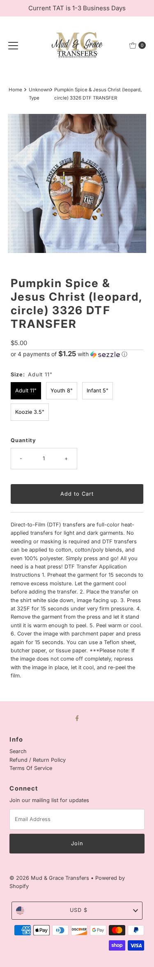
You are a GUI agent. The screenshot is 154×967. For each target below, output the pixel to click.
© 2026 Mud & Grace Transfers (50, 878)
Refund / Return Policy (37, 760)
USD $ (78, 910)
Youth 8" (62, 390)
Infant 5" (97, 390)
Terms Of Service (30, 768)
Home (15, 90)
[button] (77, 354)
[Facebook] (77, 718)
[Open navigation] (13, 45)
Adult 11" (26, 390)
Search (18, 751)
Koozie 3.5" (29, 412)
